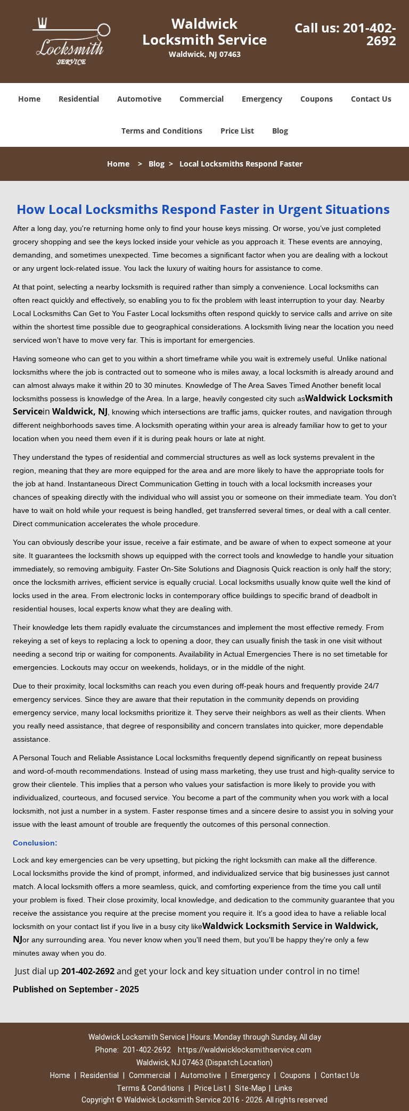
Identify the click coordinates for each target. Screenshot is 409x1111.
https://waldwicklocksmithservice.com (245, 1050)
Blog (280, 131)
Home (29, 99)
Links (283, 1088)
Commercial (201, 99)
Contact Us (371, 99)
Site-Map (250, 1088)
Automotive (139, 99)
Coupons (316, 99)
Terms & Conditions (150, 1088)
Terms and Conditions (161, 131)
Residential (79, 99)
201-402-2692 (369, 34)
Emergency (262, 99)
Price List (237, 131)
